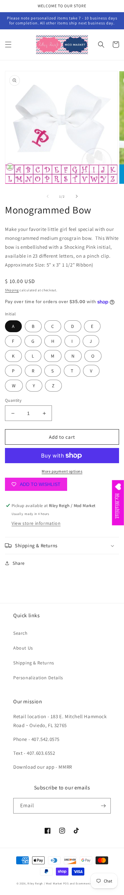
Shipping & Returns (33, 663)
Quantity (13, 400)
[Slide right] (76, 196)
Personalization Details (38, 678)
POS (66, 883)
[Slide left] (47, 196)
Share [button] (19, 563)
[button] (8, 44)
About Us (23, 648)
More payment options (62, 471)
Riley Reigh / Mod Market (44, 883)
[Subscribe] (103, 806)
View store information (36, 523)
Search (20, 633)
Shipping (12, 290)
